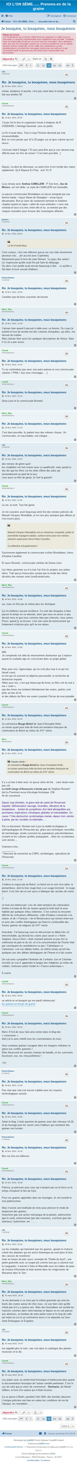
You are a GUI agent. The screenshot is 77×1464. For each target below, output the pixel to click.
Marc (4, 739)
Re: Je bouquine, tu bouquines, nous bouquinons (38, 82)
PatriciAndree (8, 278)
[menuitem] (9, 16)
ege (3, 71)
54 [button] (54, 65)
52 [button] (43, 65)
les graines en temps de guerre (18, 1003)
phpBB (30, 1440)
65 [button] (68, 65)
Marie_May (7, 309)
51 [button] (38, 65)
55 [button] (59, 65)
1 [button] (30, 65)
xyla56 (5, 382)
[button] (21, 65)
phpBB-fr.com (43, 1444)
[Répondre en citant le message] (66, 74)
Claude (5, 103)
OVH (53, 1454)
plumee (5, 220)
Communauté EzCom (13, 1447)
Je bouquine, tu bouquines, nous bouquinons (38, 29)
